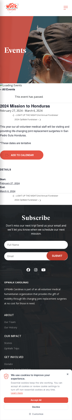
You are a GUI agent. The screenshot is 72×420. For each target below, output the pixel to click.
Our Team (10, 322)
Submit (57, 255)
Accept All (36, 400)
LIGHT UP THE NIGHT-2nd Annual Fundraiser (36, 115)
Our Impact (12, 336)
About (9, 315)
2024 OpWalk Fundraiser (27, 119)
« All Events (7, 89)
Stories (8, 343)
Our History (10, 327)
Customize (37, 414)
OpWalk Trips (11, 348)
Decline (36, 407)
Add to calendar (22, 155)
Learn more (17, 393)
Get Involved (14, 357)
